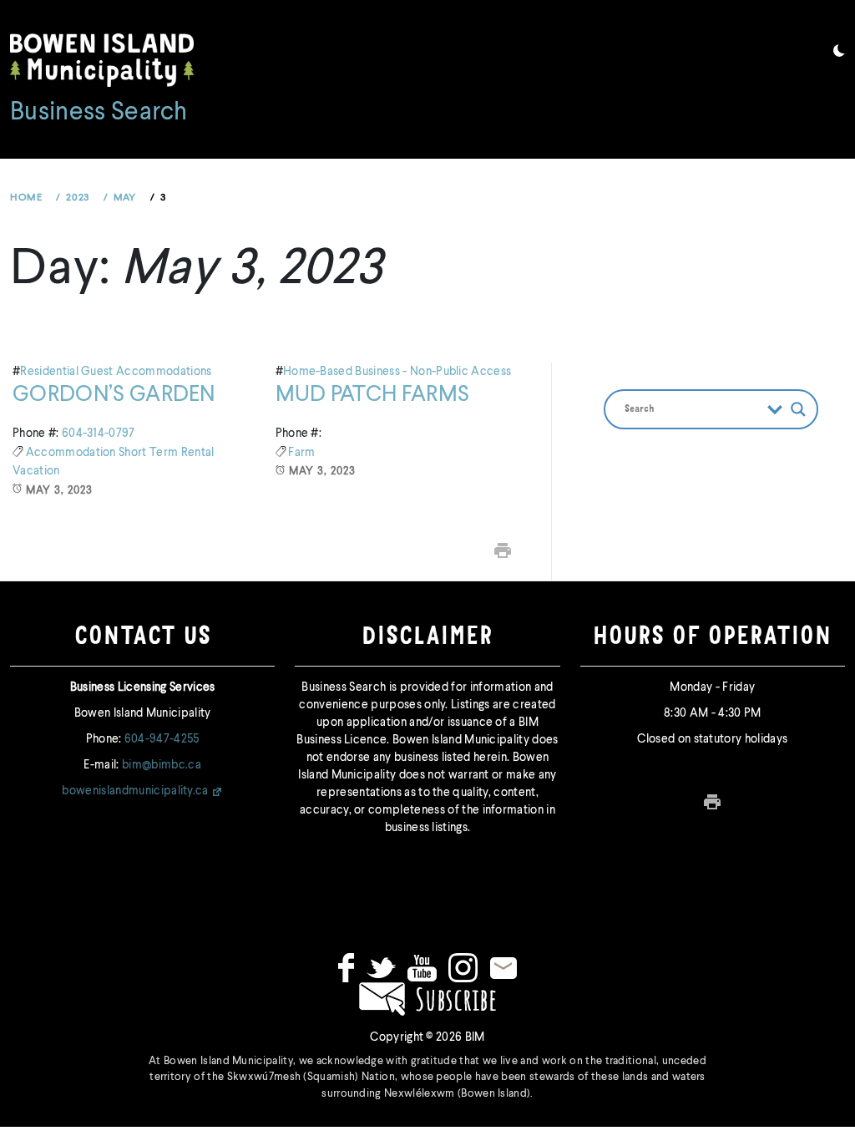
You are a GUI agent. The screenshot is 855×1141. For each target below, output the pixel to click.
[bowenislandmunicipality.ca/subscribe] (427, 999)
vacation (36, 471)
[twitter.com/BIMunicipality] (381, 967)
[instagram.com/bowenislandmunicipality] (463, 967)
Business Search (99, 112)
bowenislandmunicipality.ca (135, 791)
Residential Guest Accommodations (115, 372)
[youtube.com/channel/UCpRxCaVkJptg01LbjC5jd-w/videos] (422, 967)
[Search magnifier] (798, 409)
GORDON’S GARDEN (114, 395)
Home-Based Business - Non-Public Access (397, 372)
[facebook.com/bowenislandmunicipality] (346, 967)
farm (301, 453)
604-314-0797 (98, 433)
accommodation (72, 453)
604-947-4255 (162, 739)
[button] (839, 53)
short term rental (166, 453)
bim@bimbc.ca (161, 765)
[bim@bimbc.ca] (503, 967)
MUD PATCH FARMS (373, 395)
